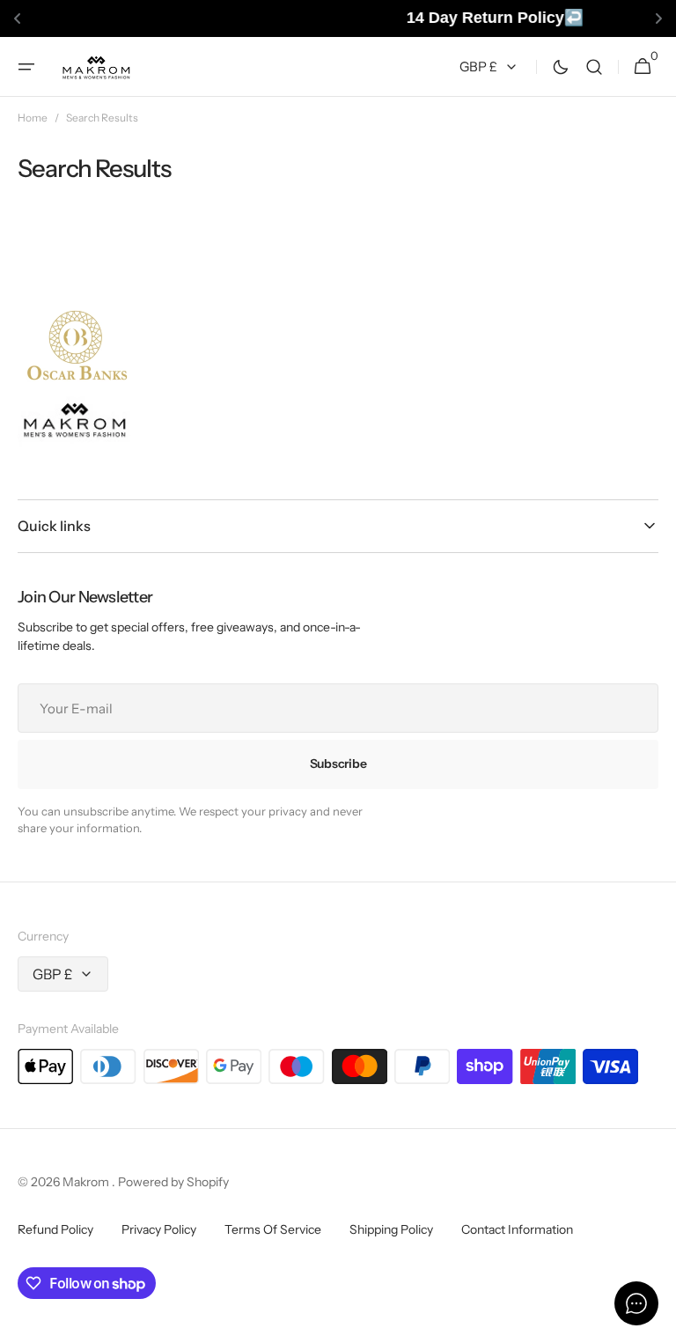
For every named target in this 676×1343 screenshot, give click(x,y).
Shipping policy (391, 1229)
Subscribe (338, 763)
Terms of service (272, 1229)
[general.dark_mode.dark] (560, 66)
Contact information (517, 1229)
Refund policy (55, 1229)
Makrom (87, 1182)
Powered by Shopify (173, 1182)
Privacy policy (158, 1229)
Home (33, 117)
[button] (26, 66)
